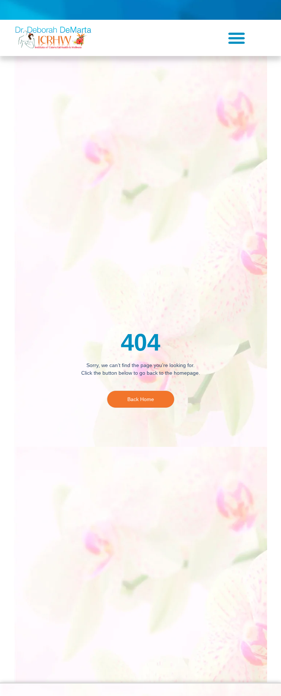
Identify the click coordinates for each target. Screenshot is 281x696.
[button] (236, 38)
